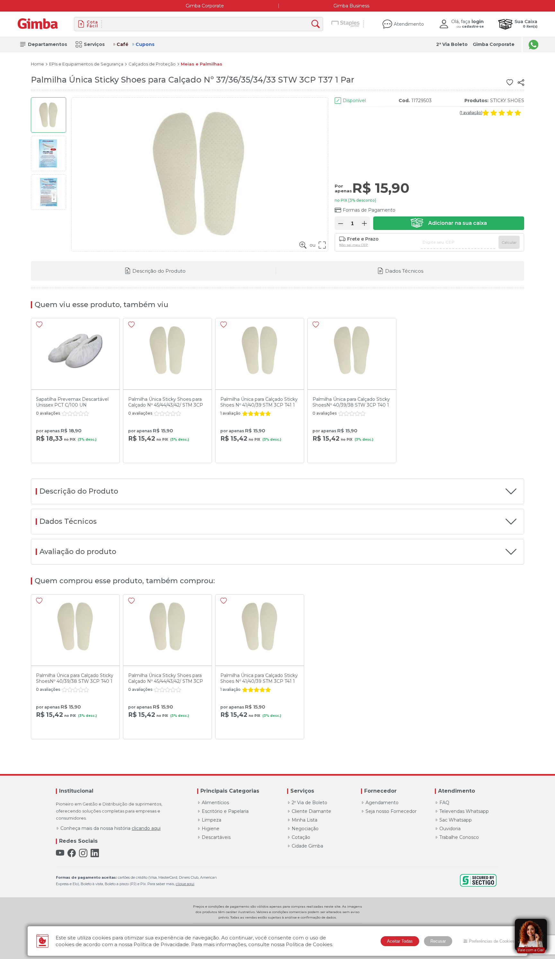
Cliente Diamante (311, 811)
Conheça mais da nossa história (110, 828)
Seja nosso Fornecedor (391, 811)
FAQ (444, 802)
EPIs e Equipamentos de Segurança (86, 64)
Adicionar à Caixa (448, 223)
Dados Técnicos (404, 271)
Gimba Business (351, 6)
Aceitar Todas (400, 941)
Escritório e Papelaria (225, 811)
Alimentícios (215, 802)
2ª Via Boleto (452, 44)
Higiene (210, 828)
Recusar (438, 941)
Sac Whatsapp (455, 820)
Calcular (509, 242)
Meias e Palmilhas (201, 64)
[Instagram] (83, 853)
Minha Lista (304, 820)
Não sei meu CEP (353, 245)
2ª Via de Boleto (309, 802)
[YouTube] (60, 853)
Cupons (145, 44)
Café (122, 44)
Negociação (305, 828)
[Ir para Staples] (346, 24)
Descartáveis (216, 837)
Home (37, 64)
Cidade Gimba (307, 846)
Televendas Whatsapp (464, 811)
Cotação (301, 837)
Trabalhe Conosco (459, 837)
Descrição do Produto (159, 271)
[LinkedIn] (95, 853)
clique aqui (185, 884)
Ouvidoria (450, 828)
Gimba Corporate (205, 6)
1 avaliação (471, 113)
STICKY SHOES (507, 100)
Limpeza (211, 820)
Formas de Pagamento (369, 210)
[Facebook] (71, 853)
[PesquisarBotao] (317, 24)
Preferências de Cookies (492, 941)
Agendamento (382, 802)
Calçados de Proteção (152, 64)
